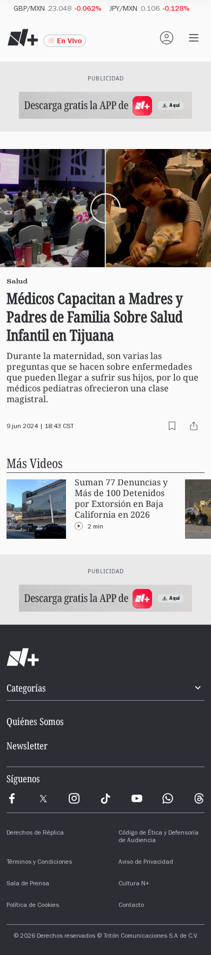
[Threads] (199, 798)
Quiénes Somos (35, 721)
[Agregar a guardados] (172, 426)
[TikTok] (105, 798)
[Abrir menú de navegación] (193, 37)
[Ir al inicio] (105, 657)
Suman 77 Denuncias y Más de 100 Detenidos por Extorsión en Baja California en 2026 (121, 498)
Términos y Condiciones (39, 862)
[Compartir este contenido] (194, 426)
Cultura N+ (133, 884)
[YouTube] (136, 798)
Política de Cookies (32, 906)
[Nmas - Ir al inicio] (22, 38)
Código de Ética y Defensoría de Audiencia (158, 837)
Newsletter (27, 745)
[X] (43, 798)
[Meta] (11, 798)
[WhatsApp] (167, 798)
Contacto (131, 906)
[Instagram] (74, 798)
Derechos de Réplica (35, 833)
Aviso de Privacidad (145, 862)
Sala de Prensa (27, 884)
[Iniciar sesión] (166, 37)
